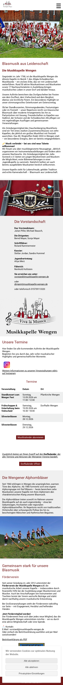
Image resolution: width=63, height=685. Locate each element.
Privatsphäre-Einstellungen (31, 673)
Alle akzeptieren (31, 661)
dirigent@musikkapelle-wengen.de (31, 284)
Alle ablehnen (31, 667)
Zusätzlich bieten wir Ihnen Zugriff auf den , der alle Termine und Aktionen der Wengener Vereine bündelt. (31, 455)
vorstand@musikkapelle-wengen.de (31, 276)
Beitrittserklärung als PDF (14, 639)
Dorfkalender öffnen (30, 464)
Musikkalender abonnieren (30, 437)
